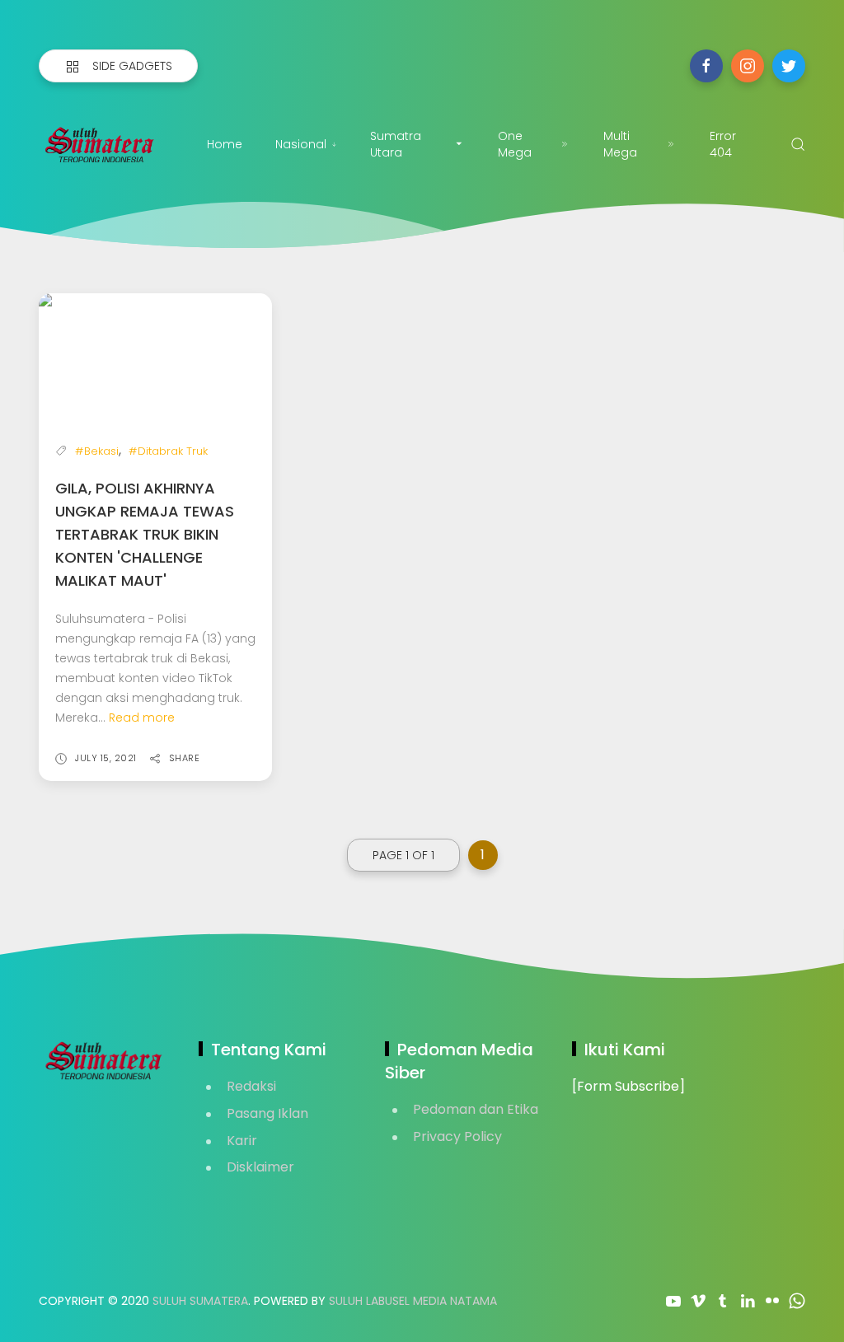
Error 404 (723, 144)
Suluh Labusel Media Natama (413, 1301)
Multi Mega (620, 144)
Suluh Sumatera (200, 1301)
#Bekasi (97, 451)
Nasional (300, 144)
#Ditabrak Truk (168, 451)
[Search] (797, 144)
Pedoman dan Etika (475, 1109)
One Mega (515, 144)
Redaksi (251, 1086)
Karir (242, 1140)
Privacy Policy (457, 1136)
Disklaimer (260, 1166)
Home (224, 144)
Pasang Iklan (267, 1113)
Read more (142, 717)
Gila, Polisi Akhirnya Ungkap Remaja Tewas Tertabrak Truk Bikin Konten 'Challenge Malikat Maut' (144, 534)
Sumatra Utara (395, 144)
